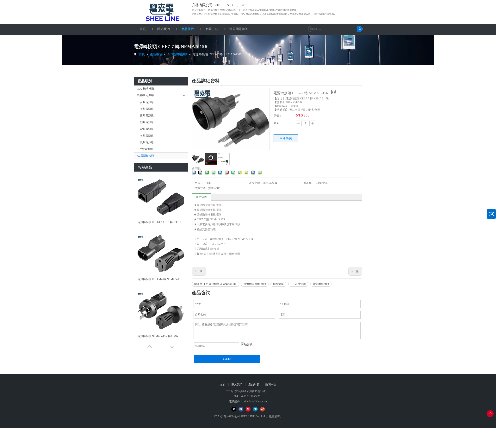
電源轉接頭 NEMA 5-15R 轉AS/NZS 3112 (161, 336)
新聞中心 (270, 384)
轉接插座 (278, 284)
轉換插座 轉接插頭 (255, 284)
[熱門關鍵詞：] (360, 29)
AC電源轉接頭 (145, 155)
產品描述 (201, 197)
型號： (199, 183)
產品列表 (253, 384)
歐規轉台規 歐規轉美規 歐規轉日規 (215, 284)
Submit (227, 358)
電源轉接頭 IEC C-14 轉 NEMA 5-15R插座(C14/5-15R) (161, 279)
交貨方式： (201, 188)
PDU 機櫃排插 (145, 88)
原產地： (308, 183)
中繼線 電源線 (145, 95)
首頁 (223, 384)
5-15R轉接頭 (298, 284)
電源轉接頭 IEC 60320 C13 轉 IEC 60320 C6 (161, 222)
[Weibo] (248, 409)
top (490, 413)
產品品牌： (256, 183)
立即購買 (286, 138)
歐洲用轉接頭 (321, 284)
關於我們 (237, 384)
